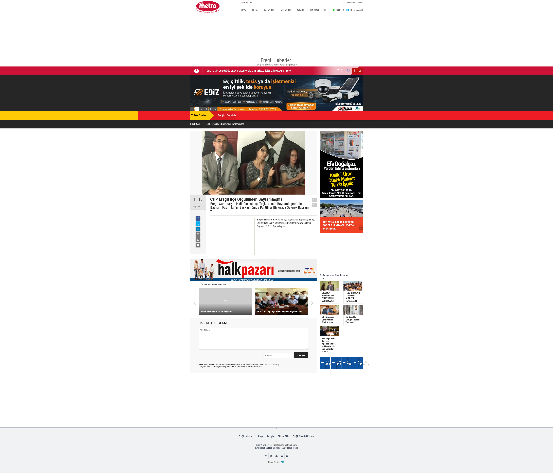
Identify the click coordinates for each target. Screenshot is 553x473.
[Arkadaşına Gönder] (198, 234)
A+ (314, 199)
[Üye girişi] (354, 71)
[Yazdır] (198, 239)
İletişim (270, 436)
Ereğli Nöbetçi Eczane (303, 436)
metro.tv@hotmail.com (285, 445)
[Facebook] (198, 218)
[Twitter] (198, 223)
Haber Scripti (274, 462)
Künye (261, 436)
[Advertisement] (175, 66)
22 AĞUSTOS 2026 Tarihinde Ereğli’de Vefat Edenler (231, 71)
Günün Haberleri (246, 3)
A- (314, 204)
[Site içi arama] (360, 71)
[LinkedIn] (198, 229)
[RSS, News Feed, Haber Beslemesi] (276, 456)
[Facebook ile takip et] (266, 456)
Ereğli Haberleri (246, 436)
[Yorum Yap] (198, 245)
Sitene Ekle (283, 436)
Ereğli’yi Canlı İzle (227, 115)
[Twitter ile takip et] (271, 456)
